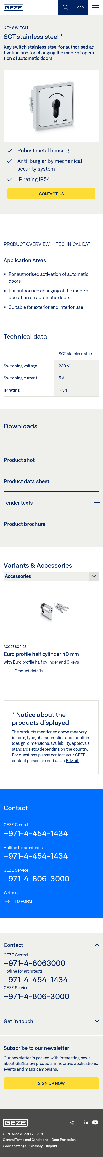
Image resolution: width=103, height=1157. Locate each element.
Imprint (51, 1146)
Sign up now (51, 1083)
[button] (72, 1123)
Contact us (51, 193)
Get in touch (19, 1021)
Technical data (74, 244)
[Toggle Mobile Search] (65, 7)
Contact (13, 945)
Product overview (27, 244)
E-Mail (72, 760)
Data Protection (64, 1140)
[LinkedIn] (86, 1123)
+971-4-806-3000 (36, 878)
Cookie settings (14, 1146)
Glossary (36, 1146)
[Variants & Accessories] (51, 578)
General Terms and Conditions (25, 1140)
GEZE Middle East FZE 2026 (23, 1134)
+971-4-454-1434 (36, 833)
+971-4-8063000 (35, 962)
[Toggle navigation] (95, 7)
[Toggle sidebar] (80, 7)
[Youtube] (95, 1123)
